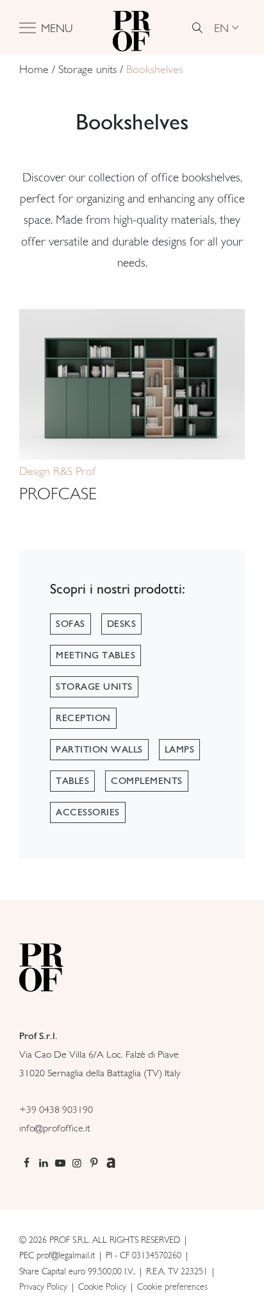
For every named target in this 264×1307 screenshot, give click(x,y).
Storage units (87, 69)
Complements (147, 781)
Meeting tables (95, 655)
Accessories (88, 812)
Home (34, 69)
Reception (83, 718)
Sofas (70, 623)
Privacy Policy (43, 1286)
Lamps (180, 749)
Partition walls (99, 749)
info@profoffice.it (54, 1128)
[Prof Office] (132, 27)
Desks (121, 623)
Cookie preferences (172, 1286)
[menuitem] (226, 27)
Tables (72, 781)
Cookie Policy (102, 1286)
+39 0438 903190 (56, 1109)
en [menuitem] (221, 27)
